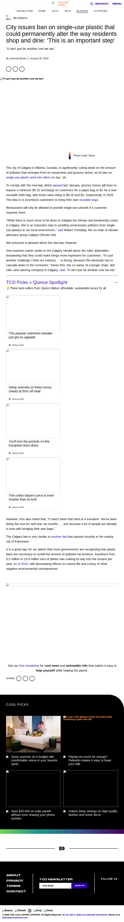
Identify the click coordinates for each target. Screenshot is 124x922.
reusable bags (88, 199)
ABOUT (13, 875)
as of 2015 (21, 564)
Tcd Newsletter (55, 879)
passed (57, 185)
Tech (67, 11)
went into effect (40, 177)
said (60, 230)
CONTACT (16, 891)
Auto (55, 11)
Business (82, 11)
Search (102, 3)
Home (42, 11)
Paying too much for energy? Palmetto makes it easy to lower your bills (90, 760)
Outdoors (101, 11)
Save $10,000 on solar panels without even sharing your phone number (33, 814)
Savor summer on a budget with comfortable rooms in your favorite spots (34, 760)
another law (59, 536)
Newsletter (25, 11)
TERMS (13, 886)
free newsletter (29, 665)
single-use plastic (17, 177)
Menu (117, 3)
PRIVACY (14, 880)
